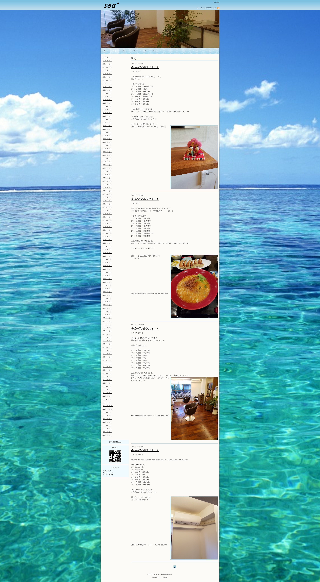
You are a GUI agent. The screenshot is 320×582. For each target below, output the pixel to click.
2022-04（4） (107, 227)
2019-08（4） (107, 331)
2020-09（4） (107, 288)
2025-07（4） (107, 100)
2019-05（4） (107, 340)
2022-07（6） (107, 217)
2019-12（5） (107, 318)
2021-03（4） (107, 269)
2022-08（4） (107, 213)
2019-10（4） (107, 324)
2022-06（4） (107, 220)
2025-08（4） (107, 96)
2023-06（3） (107, 181)
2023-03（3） (107, 191)
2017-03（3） (107, 425)
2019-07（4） (107, 334)
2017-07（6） (107, 412)
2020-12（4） (107, 279)
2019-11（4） (107, 321)
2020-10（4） (107, 285)
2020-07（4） (107, 295)
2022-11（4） (107, 204)
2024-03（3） (107, 152)
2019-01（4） (107, 353)
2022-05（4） (107, 223)
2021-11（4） (107, 243)
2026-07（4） (107, 60)
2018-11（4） (107, 360)
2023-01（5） (107, 197)
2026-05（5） (107, 67)
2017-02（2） (107, 428)
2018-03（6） (107, 386)
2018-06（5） (107, 376)
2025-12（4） (107, 83)
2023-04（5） (107, 187)
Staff (144, 51)
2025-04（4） (107, 109)
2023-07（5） (107, 178)
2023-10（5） (107, 168)
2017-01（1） (107, 432)
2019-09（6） (107, 327)
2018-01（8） (107, 393)
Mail (154, 51)
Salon (134, 51)
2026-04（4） (107, 70)
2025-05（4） (107, 106)
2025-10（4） (107, 90)
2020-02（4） (107, 311)
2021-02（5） (107, 272)
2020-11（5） (107, 282)
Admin (166, 577)
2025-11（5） (107, 87)
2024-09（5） (107, 132)
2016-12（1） (107, 435)
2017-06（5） (107, 415)
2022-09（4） (107, 210)
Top (105, 51)
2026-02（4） (107, 77)
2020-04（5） (107, 305)
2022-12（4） (107, 200)
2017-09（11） (108, 406)
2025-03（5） (107, 113)
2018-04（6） (107, 383)
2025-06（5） (107, 103)
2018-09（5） (107, 367)
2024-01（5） (107, 158)
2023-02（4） (107, 194)
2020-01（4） (107, 314)
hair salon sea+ (156, 574)
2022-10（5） (107, 207)
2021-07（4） (107, 256)
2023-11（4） (107, 165)
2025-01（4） (107, 119)
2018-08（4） (107, 370)
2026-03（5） (107, 74)
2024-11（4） (107, 126)
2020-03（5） (107, 308)
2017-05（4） (107, 419)
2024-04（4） (107, 148)
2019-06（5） (107, 337)
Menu (124, 51)
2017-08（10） (108, 409)
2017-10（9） (107, 402)
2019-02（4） (107, 350)
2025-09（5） (107, 93)
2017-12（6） (107, 396)
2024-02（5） (107, 155)
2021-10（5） (107, 246)
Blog (114, 51)
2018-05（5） (107, 380)
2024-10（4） (107, 129)
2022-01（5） (107, 236)
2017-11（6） (107, 399)
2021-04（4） (107, 266)
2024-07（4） (107, 139)
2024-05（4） (107, 145)
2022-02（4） (107, 233)
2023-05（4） (107, 184)
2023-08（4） (107, 174)
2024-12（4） (107, 122)
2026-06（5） (107, 64)
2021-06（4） (107, 259)
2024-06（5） (107, 142)
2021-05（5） (107, 262)
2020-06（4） (107, 298)
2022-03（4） (107, 230)
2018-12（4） (107, 357)
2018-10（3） (107, 363)
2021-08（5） (107, 253)
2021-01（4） (107, 275)
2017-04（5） (107, 422)
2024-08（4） (107, 135)
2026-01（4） (107, 80)
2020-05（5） (107, 301)
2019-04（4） (107, 344)
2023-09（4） (107, 171)
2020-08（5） (107, 292)
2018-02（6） (107, 389)
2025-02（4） (107, 116)
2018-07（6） (107, 373)
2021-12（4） (107, 240)
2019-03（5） (107, 347)
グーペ (161, 577)
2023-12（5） (107, 161)
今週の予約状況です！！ (145, 67)
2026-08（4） (107, 57)
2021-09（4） (107, 249)
